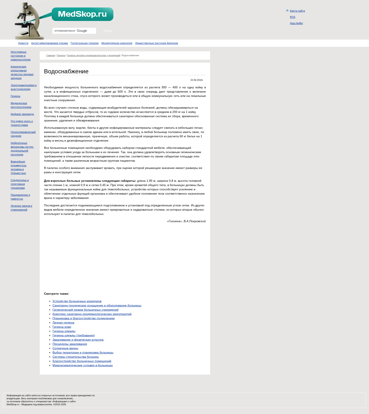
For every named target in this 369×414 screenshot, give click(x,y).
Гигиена (15, 96)
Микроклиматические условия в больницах (83, 365)
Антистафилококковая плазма (49, 43)
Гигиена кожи (62, 326)
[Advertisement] (80, 256)
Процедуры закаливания (70, 344)
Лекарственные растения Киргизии (156, 43)
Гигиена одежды (64, 331)
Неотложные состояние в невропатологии (21, 55)
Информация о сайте (64, 401)
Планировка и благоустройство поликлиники (84, 318)
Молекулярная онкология (116, 43)
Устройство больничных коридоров (77, 301)
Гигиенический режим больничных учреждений (86, 309)
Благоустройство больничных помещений (82, 361)
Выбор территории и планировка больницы (83, 352)
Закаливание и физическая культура (78, 339)
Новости (23, 43)
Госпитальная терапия (85, 43)
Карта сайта (297, 10)
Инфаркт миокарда (22, 114)
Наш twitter (296, 23)
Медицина (26, 404)
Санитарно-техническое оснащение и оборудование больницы (97, 305)
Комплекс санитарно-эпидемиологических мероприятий (92, 314)
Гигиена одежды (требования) (74, 335)
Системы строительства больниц (76, 356)
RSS (292, 17)
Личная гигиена (63, 322)
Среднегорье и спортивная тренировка (20, 184)
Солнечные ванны (65, 348)
